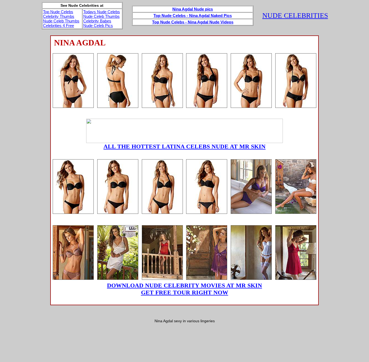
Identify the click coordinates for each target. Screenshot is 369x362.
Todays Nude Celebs (101, 11)
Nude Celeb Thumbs (61, 21)
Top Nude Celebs (58, 11)
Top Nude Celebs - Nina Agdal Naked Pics (192, 15)
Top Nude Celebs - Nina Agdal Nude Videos (192, 22)
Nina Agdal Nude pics (192, 9)
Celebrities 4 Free (58, 25)
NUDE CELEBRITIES (295, 15)
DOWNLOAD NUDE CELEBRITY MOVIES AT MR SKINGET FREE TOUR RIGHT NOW (184, 289)
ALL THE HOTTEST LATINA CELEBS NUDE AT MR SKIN (184, 146)
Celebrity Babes (97, 21)
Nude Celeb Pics (98, 25)
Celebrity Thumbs (58, 16)
